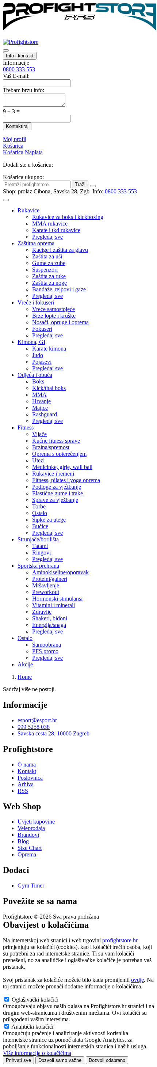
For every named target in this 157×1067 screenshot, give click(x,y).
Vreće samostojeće (53, 309)
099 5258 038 (34, 727)
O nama (27, 764)
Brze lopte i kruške (54, 316)
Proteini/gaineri (49, 579)
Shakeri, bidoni (49, 618)
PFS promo (45, 651)
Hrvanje (41, 401)
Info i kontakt (20, 55)
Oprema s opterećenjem (59, 454)
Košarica (13, 146)
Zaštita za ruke (49, 276)
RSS (23, 791)
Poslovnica (30, 778)
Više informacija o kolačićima (37, 1053)
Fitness (26, 427)
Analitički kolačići (32, 1027)
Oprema (27, 854)
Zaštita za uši (47, 256)
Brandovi (28, 835)
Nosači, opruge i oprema (60, 322)
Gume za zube (48, 263)
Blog (23, 841)
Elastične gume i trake (57, 493)
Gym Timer (31, 885)
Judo (37, 355)
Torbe (39, 506)
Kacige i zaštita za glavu (60, 250)
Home (25, 677)
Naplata (34, 152)
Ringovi (41, 552)
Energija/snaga (49, 625)
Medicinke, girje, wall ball (62, 467)
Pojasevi (41, 362)
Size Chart (30, 848)
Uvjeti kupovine (36, 821)
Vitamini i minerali (53, 605)
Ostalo (39, 513)
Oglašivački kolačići (35, 999)
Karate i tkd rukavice (56, 230)
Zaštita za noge (49, 283)
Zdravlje (41, 612)
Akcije (25, 664)
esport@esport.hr (37, 720)
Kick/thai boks (49, 388)
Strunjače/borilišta (38, 539)
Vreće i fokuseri (36, 302)
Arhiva (26, 784)
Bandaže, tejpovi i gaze (59, 289)
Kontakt (27, 771)
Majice (40, 408)
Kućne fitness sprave (56, 441)
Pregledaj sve (47, 237)
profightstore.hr (120, 940)
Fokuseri (42, 329)
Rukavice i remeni (53, 473)
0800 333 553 (19, 69)
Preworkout (45, 592)
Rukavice (28, 210)
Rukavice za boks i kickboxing (67, 217)
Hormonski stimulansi (57, 598)
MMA (39, 394)
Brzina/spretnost (50, 447)
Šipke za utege (49, 520)
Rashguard (44, 414)
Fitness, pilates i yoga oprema (66, 480)
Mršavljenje (45, 585)
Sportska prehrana (38, 566)
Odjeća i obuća (35, 375)
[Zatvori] (93, 186)
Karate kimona (49, 348)
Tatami (40, 546)
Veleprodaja (31, 828)
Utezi (38, 460)
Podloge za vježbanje (56, 487)
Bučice (40, 526)
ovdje (137, 980)
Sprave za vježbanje (55, 500)
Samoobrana (46, 645)
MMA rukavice (50, 223)
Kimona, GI (31, 342)
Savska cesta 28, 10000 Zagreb (53, 733)
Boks (38, 381)
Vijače (39, 434)
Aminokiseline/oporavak (60, 572)
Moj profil (14, 139)
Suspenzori (45, 269)
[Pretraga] (6, 50)
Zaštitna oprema (36, 243)
